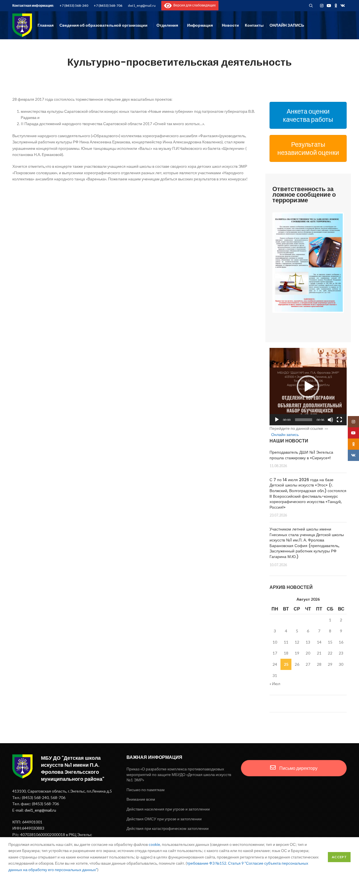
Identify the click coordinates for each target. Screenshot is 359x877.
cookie (154, 844)
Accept (339, 857)
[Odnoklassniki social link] (336, 5)
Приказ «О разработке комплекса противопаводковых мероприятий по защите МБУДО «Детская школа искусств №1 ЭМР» (178, 774)
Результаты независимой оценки (308, 148)
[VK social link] (343, 5)
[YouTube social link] (329, 5)
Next (351, 262)
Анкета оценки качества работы (308, 115)
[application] (308, 386)
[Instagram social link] (321, 5)
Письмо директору (298, 768)
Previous (265, 262)
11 (286, 642)
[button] (308, 386)
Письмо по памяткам (145, 789)
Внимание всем (140, 799)
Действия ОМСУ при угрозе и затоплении (164, 818)
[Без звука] (330, 420)
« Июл (275, 683)
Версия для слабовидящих (194, 5)
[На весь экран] (339, 420)
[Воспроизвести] (277, 420)
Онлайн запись (285, 434)
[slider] (303, 419)
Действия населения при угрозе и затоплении (168, 809)
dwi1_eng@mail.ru (142, 5)
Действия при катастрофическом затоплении (167, 828)
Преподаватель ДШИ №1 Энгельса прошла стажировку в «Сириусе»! (301, 455)
